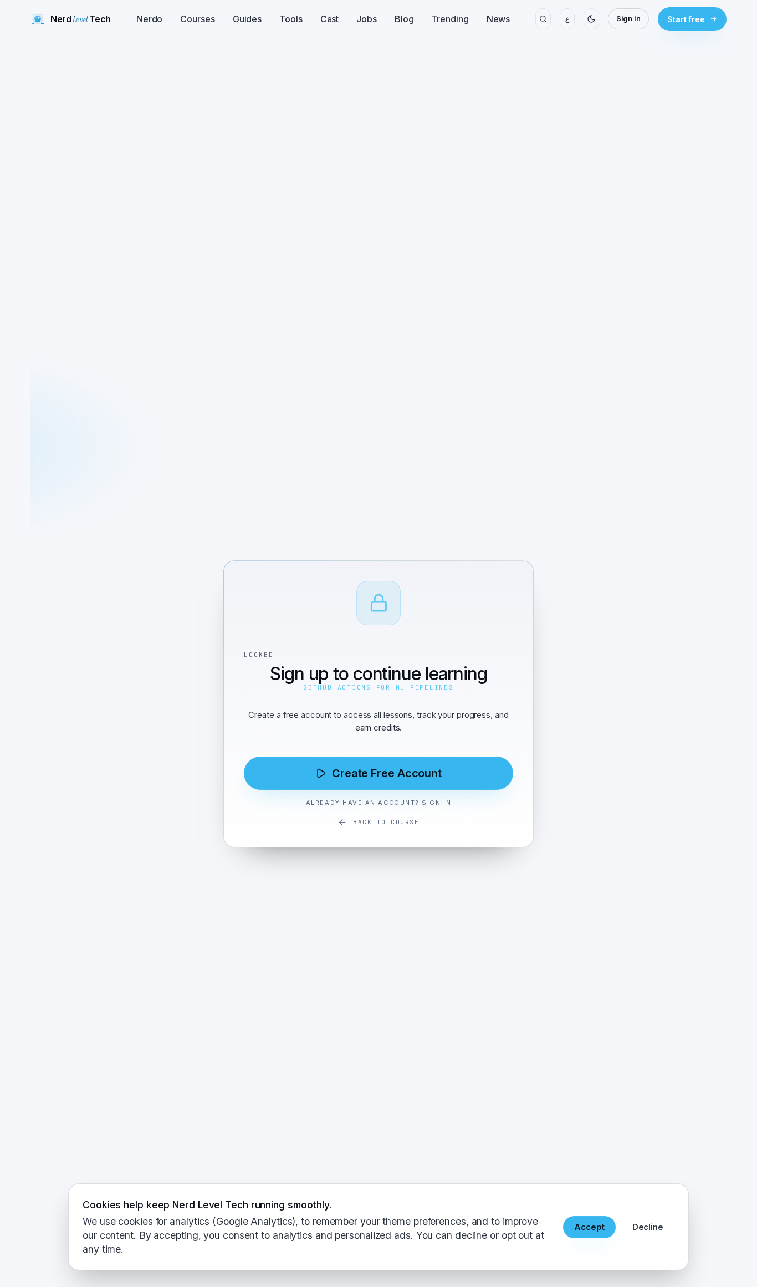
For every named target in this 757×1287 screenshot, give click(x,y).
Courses (197, 18)
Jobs (366, 18)
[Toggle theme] (591, 18)
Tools (291, 18)
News (498, 18)
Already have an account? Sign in (378, 802)
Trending (449, 18)
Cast (329, 18)
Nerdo (149, 18)
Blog (404, 18)
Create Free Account (387, 773)
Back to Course (386, 822)
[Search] (542, 18)
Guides (247, 18)
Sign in (628, 18)
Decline (647, 1227)
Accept (589, 1227)
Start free (686, 19)
